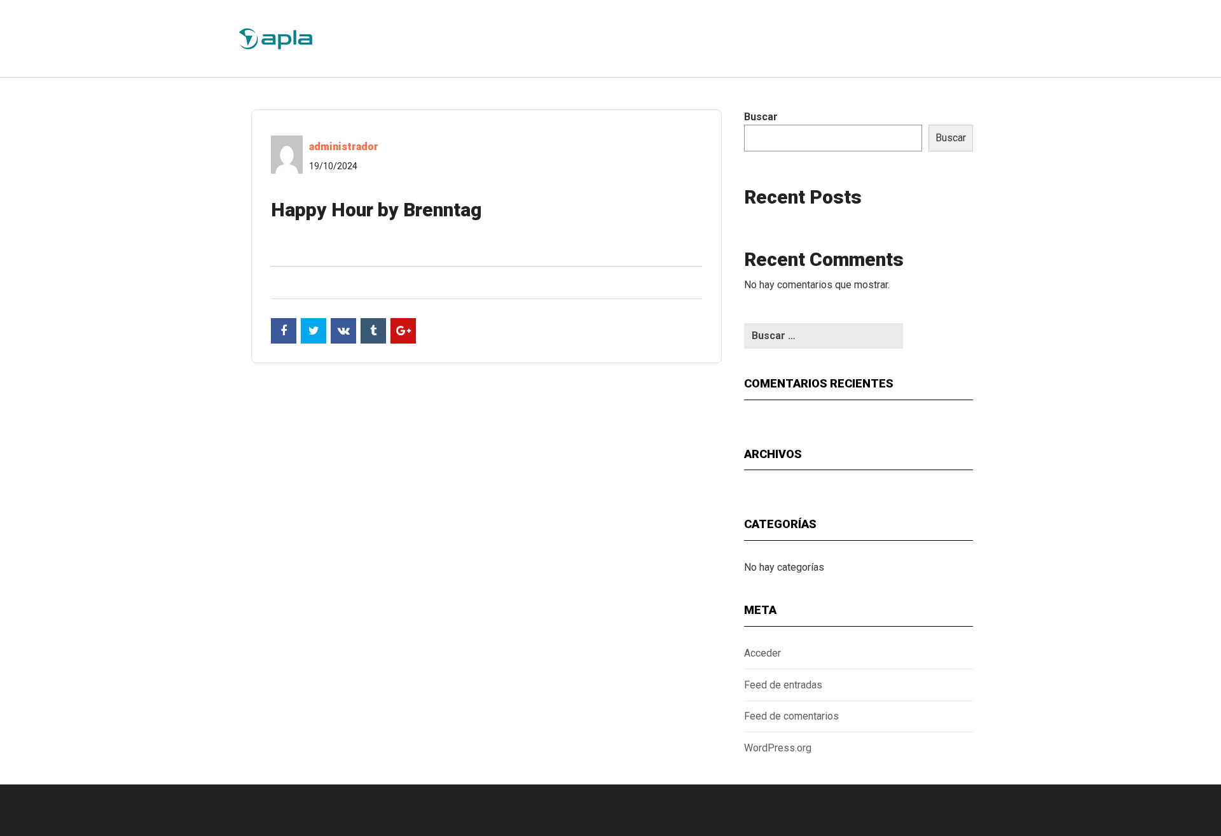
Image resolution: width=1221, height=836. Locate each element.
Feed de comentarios (791, 716)
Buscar (761, 117)
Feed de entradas (783, 685)
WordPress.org (777, 748)
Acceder (762, 653)
